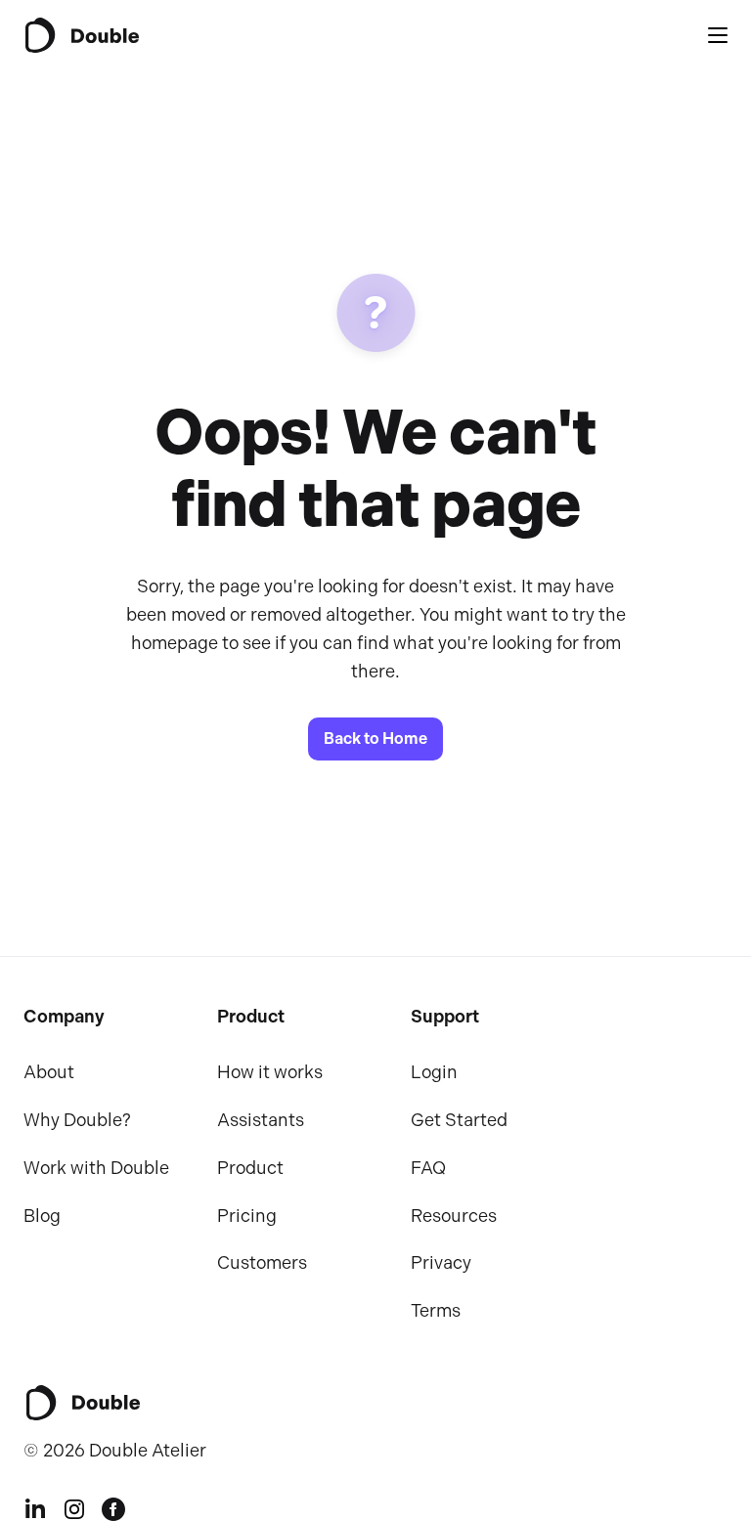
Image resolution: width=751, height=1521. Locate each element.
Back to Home (375, 739)
